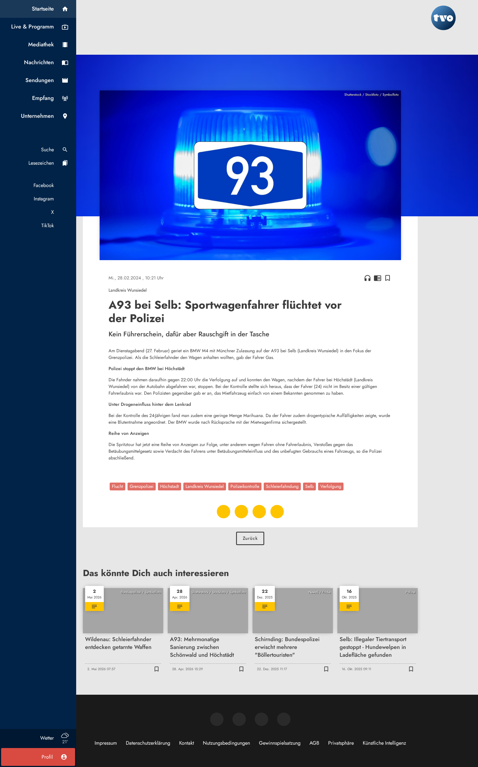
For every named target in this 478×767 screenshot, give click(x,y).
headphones (367, 278)
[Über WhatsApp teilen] (259, 511)
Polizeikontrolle (244, 486)
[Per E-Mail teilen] (277, 511)
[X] (261, 719)
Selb (309, 486)
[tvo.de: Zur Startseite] (443, 18)
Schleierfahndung (282, 486)
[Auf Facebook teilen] (223, 511)
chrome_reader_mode (377, 278)
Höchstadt (169, 486)
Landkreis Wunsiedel (205, 486)
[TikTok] (283, 719)
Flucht (117, 486)
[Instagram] (239, 719)
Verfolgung (330, 486)
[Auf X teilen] (241, 511)
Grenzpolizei (141, 486)
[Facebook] (217, 719)
